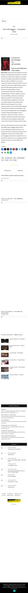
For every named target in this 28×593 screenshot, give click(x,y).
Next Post (20, 170)
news (14, 26)
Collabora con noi (18, 493)
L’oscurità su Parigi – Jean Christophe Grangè (17, 367)
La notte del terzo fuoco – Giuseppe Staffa (17, 346)
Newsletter (17, 495)
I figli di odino (11, 454)
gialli (3, 157)
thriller (14, 160)
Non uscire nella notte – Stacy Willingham (12, 198)
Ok (14, 590)
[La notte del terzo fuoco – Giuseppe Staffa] (5, 348)
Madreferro (3, 409)
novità (6, 160)
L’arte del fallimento (5, 420)
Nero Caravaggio (12, 476)
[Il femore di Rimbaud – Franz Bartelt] (5, 341)
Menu (4, 21)
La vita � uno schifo (12, 465)
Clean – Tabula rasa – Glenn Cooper (8, 414)
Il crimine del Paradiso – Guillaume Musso (12, 334)
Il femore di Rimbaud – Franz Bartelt (17, 339)
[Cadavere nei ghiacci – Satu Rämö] (5, 377)
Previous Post (7, 170)
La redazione (10, 493)
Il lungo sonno (11, 487)
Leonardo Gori (9, 157)
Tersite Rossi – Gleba (13, 481)
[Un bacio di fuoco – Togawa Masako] (5, 362)
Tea (11, 160)
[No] (26, 587)
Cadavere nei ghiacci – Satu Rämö (17, 374)
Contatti (4, 495)
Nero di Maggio (20, 157)
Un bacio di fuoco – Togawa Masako (17, 359)
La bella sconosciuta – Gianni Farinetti (9, 425)
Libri (15, 157)
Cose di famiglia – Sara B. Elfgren (16, 352)
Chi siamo (4, 493)
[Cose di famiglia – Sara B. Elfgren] (5, 355)
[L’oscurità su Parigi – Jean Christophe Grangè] (5, 369)
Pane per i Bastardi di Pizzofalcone (8, 435)
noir (3, 160)
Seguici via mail (10, 495)
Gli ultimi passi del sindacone (14, 449)
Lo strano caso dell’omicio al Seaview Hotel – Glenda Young (16, 471)
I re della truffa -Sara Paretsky (7, 430)
